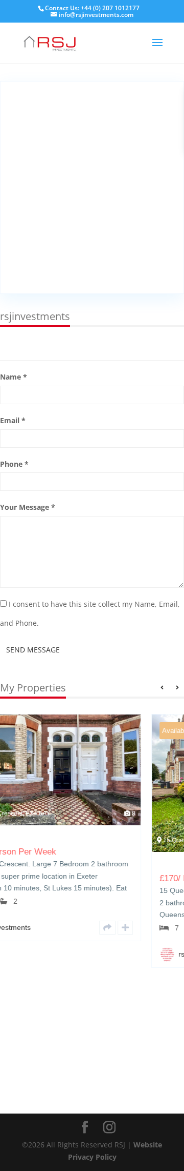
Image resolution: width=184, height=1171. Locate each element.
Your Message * (27, 507)
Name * (13, 377)
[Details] (18, 928)
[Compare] (35, 928)
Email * (13, 420)
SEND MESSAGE (33, 649)
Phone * (14, 464)
